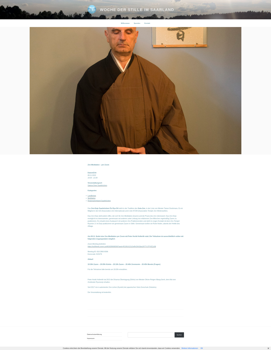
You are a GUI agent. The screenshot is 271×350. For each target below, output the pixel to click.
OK (201, 348)
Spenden (137, 23)
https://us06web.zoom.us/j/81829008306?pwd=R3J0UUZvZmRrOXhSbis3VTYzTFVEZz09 (122, 246)
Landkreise (92, 196)
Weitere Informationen (189, 348)
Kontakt (147, 23)
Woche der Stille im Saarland (137, 10)
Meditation (91, 198)
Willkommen (125, 23)
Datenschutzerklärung (94, 334)
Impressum (91, 338)
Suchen (179, 335)
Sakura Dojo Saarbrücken (97, 185)
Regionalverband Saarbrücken (99, 201)
